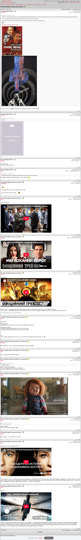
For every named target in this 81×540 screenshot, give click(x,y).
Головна (2, 2)
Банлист (44, 4)
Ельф (2, 318)
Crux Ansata (3, 183)
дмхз (2, 199)
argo (2, 171)
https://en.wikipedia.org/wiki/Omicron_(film (10, 24)
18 (74, 9)
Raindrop (3, 342)
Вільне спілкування (9, 2)
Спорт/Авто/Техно (30, 4)
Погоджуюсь (48, 538)
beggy (2, 433)
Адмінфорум (38, 4)
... (71, 9)
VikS (2, 351)
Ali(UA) (2, 160)
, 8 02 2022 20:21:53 (7, 363)
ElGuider (3, 238)
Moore (2, 374)
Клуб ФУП (3, 4)
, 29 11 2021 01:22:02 (7, 15)
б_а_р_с (3, 115)
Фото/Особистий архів (20, 4)
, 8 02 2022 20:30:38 (6, 423)
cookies (40, 538)
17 (72, 9)
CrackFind (3, 12)
